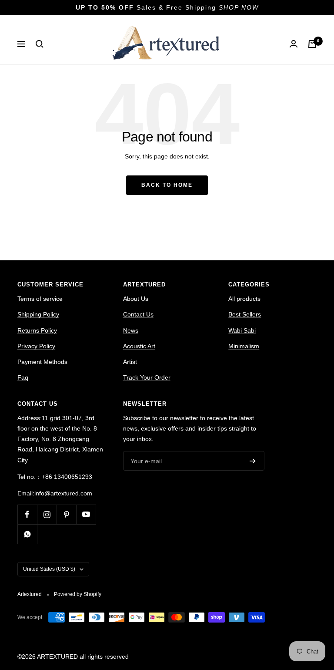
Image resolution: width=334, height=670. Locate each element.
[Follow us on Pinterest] (66, 514)
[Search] (39, 44)
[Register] (253, 461)
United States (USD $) (49, 569)
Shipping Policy (38, 314)
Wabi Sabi (242, 330)
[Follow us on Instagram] (47, 514)
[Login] (293, 43)
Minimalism (243, 346)
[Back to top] (297, 605)
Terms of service (40, 298)
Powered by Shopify (77, 594)
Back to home (167, 185)
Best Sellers (244, 314)
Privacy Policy (36, 346)
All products (244, 298)
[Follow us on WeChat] (27, 534)
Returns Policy (37, 330)
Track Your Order (146, 377)
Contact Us (138, 314)
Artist (130, 361)
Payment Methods (42, 361)
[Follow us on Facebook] (27, 514)
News (130, 330)
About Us (135, 298)
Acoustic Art (139, 346)
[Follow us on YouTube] (86, 514)
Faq (22, 377)
